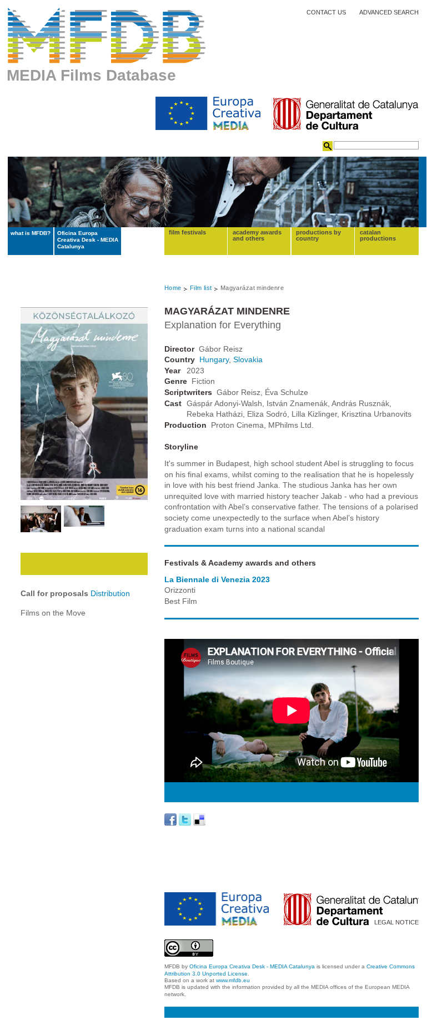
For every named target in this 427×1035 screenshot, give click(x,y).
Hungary (214, 359)
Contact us (326, 12)
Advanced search (389, 12)
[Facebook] (170, 819)
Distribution (110, 593)
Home (173, 287)
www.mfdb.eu (233, 980)
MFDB (107, 35)
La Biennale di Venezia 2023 (217, 579)
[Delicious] (199, 819)
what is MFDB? (31, 233)
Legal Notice (396, 922)
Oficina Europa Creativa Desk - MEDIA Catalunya (87, 240)
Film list (201, 287)
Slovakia (248, 359)
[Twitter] (185, 819)
